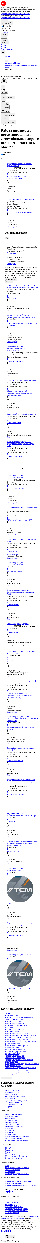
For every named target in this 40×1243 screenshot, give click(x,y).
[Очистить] (4, 81)
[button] (3, 45)
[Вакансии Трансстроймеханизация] (22, 889)
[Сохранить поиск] (3, 87)
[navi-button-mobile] (3, 52)
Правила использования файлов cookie (15, 18)
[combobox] (11, 76)
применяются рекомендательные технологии (19, 1217)
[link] (4, 40)
